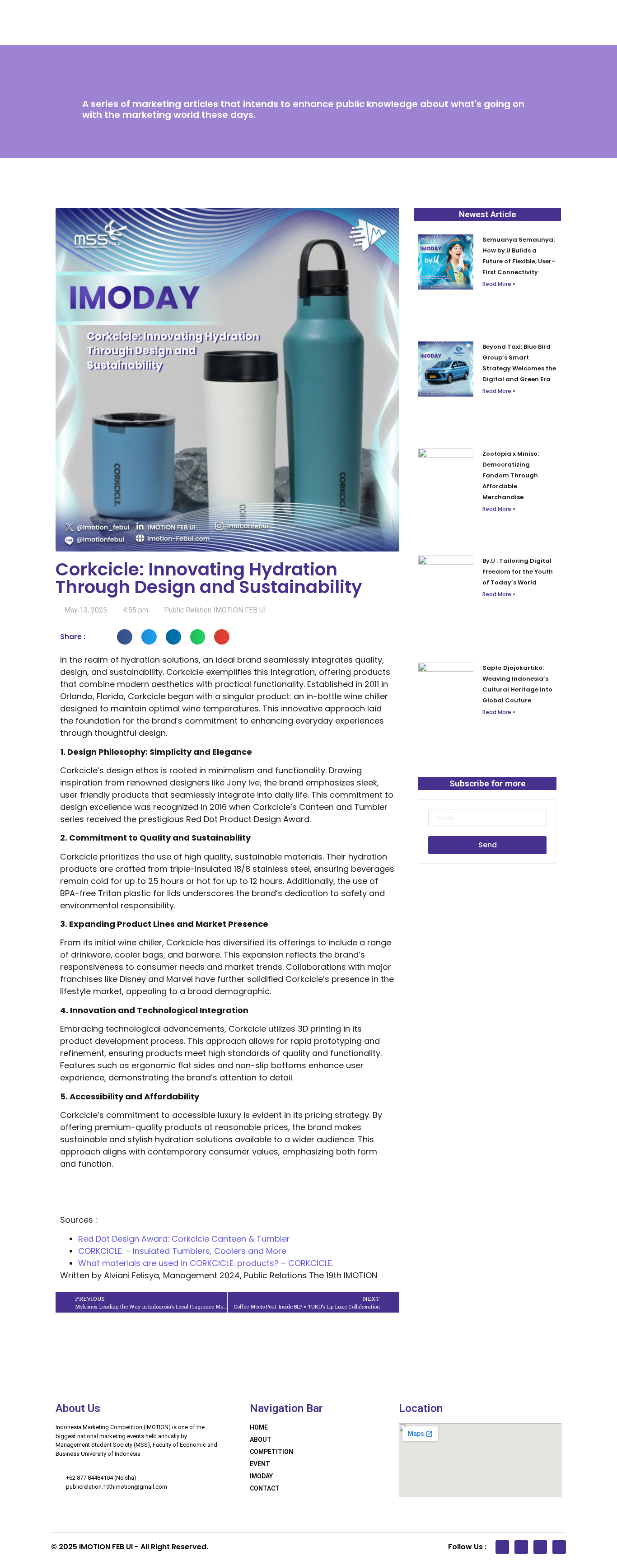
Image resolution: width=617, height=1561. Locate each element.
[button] (124, 637)
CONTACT (265, 1488)
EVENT (260, 1464)
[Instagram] (559, 1547)
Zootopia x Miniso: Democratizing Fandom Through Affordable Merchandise (510, 475)
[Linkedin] (502, 1547)
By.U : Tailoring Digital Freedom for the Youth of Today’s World (517, 571)
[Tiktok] (540, 1547)
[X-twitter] (521, 1547)
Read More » (498, 284)
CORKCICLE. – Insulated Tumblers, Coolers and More (182, 1251)
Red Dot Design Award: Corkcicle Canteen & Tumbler (184, 1238)
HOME (259, 1427)
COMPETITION (271, 1451)
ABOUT (260, 1439)
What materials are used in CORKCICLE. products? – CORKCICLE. (205, 1263)
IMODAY (261, 1476)
